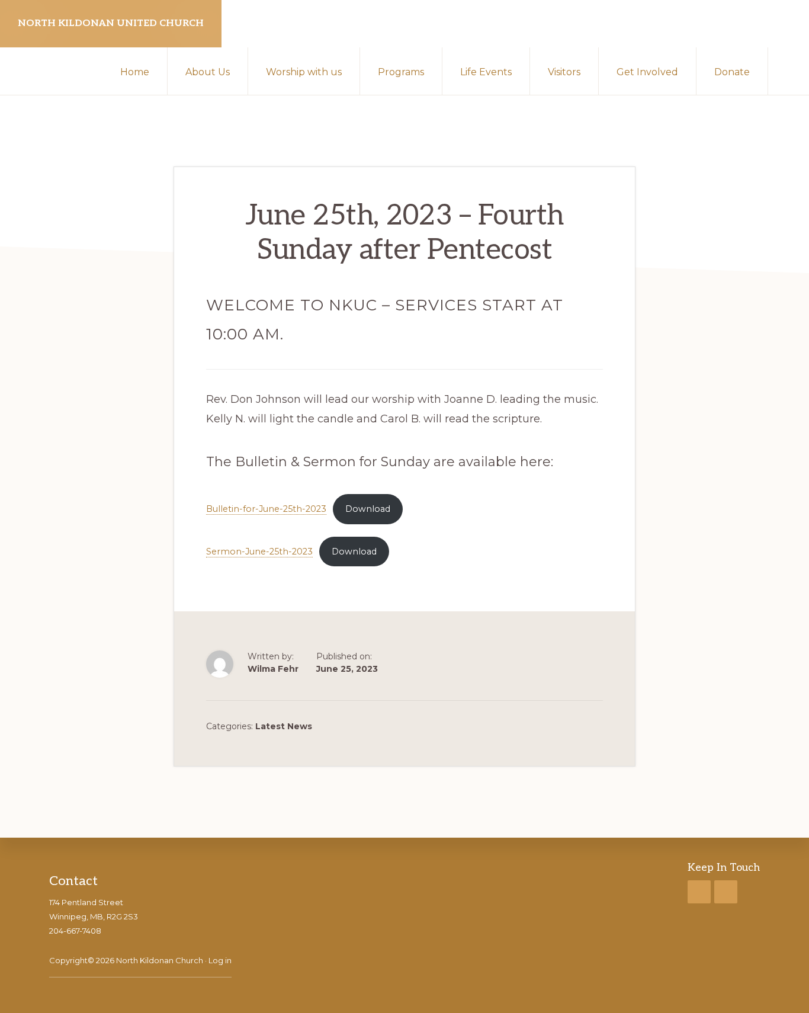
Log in (220, 960)
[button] (788, 71)
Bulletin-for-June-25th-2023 (266, 509)
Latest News (283, 726)
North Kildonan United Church (111, 23)
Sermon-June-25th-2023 (259, 551)
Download (367, 509)
